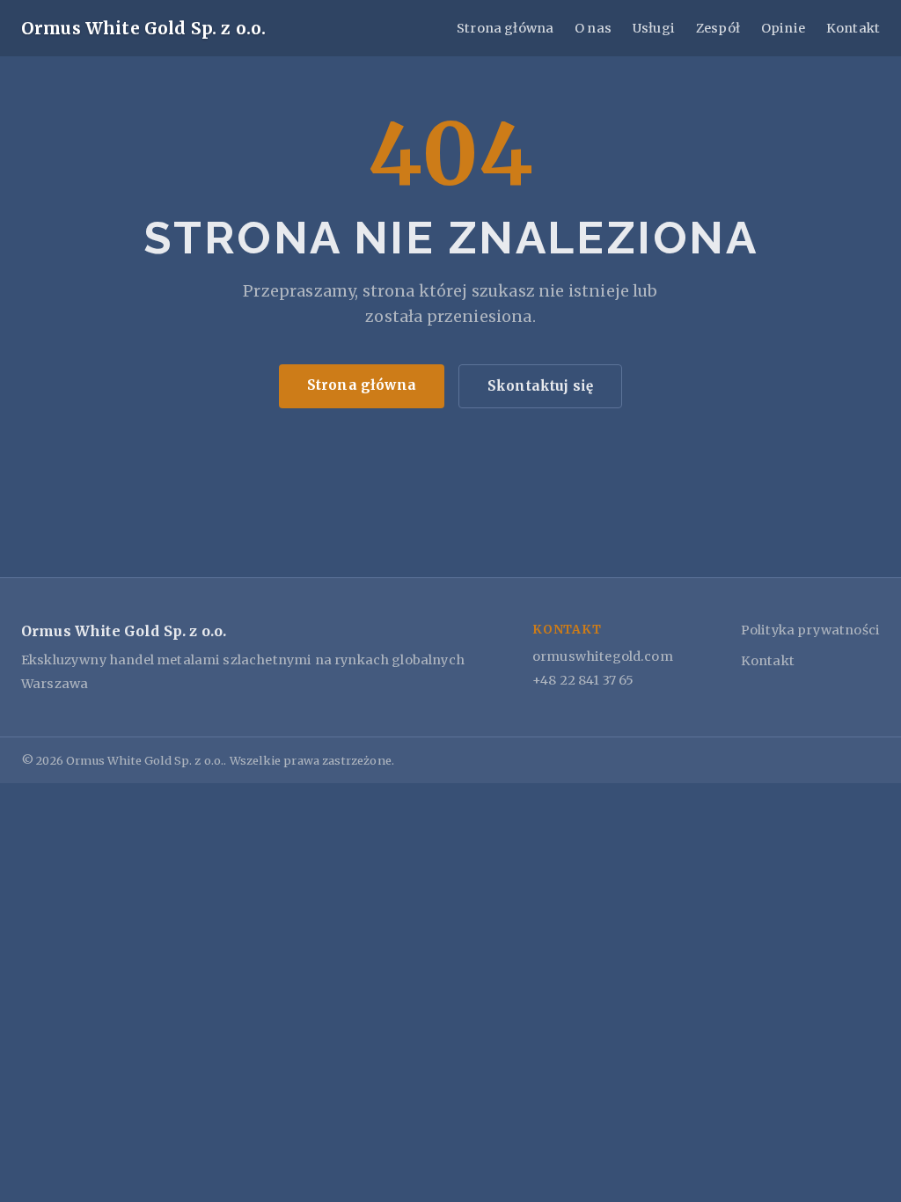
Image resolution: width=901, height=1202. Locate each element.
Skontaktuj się (540, 385)
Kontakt (853, 28)
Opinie (783, 28)
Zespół (718, 28)
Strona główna (505, 28)
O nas (593, 28)
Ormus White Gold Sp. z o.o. (143, 28)
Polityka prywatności (810, 630)
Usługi (654, 28)
